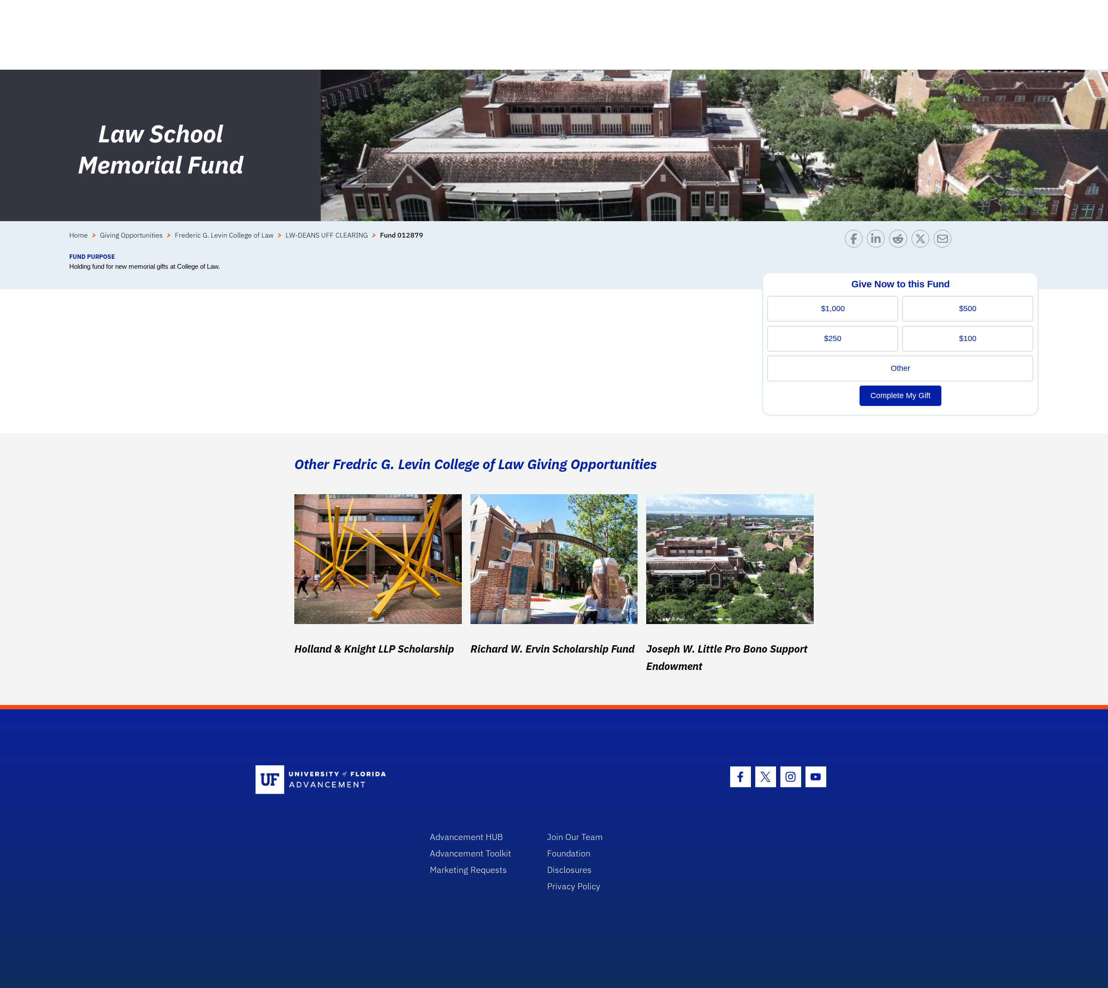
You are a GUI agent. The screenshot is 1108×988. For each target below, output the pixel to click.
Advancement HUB (466, 837)
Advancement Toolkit (470, 853)
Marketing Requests (468, 869)
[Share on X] (923, 241)
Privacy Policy (573, 886)
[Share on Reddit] (900, 241)
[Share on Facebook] (856, 241)
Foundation (568, 853)
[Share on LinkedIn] (878, 241)
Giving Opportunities (131, 235)
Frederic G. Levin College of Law (224, 235)
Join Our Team (575, 837)
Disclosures (569, 869)
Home (78, 235)
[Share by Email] (945, 241)
